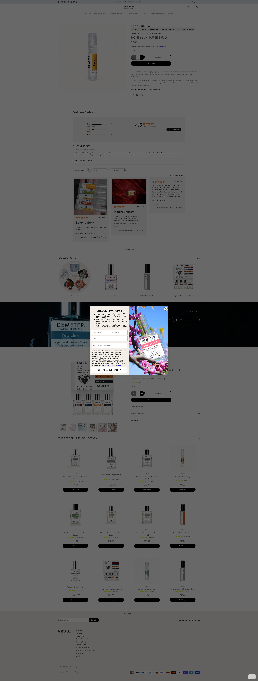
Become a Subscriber (109, 370)
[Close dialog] (165, 309)
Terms (119, 365)
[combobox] (95, 345)
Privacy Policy (110, 365)
